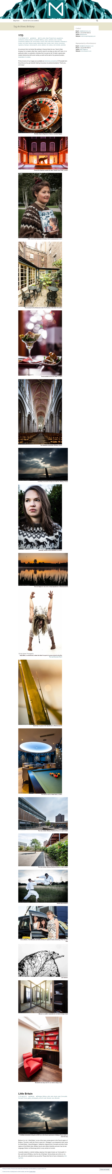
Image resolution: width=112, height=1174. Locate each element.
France (42, 41)
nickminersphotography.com (88, 36)
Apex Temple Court (51, 38)
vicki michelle (56, 45)
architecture (21, 40)
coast (59, 1096)
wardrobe (63, 45)
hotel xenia (51, 41)
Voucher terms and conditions (31, 20)
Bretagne (39, 1096)
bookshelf (36, 40)
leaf (45, 43)
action (44, 38)
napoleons (21, 45)
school (39, 45)
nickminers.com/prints (50, 61)
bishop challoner (29, 40)
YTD (20, 35)
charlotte (59, 40)
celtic (48, 1096)
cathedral (51, 40)
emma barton (36, 41)
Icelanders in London (24, 57)
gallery (29, 1098)
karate (35, 43)
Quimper (26, 45)
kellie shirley (40, 43)
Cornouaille (64, 1096)
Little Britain (25, 1093)
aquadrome (60, 38)
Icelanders (57, 41)
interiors (31, 43)
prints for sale (42, 1098)
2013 (40, 38)
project (60, 239)
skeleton (44, 45)
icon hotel (25, 43)
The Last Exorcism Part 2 (55, 657)
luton (52, 43)
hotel (46, 41)
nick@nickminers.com (85, 31)
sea (53, 1098)
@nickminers (83, 34)
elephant (27, 41)
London (49, 43)
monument (62, 43)
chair (55, 40)
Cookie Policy (32, 1171)
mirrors (56, 43)
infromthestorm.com (86, 51)
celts (52, 1096)
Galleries (34, 38)
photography (35, 1098)
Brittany (42, 40)
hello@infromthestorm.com (86, 46)
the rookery (50, 45)
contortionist (21, 41)
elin (31, 41)
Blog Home (16, 20)
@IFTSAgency (84, 49)
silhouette (57, 1098)
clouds (55, 1096)
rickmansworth (33, 45)
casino (46, 40)
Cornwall (20, 1098)
